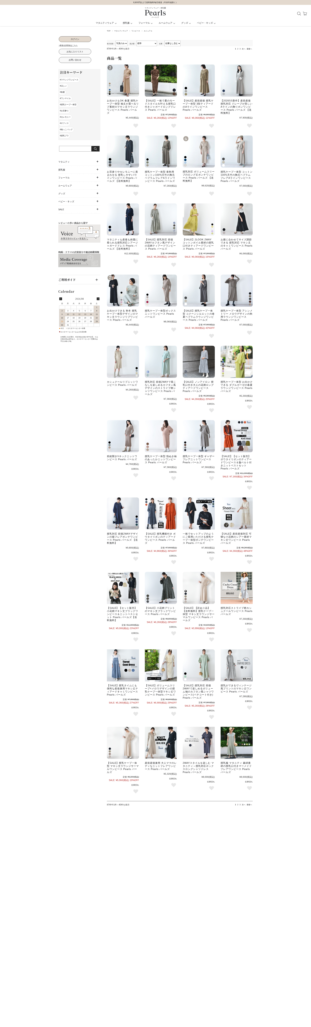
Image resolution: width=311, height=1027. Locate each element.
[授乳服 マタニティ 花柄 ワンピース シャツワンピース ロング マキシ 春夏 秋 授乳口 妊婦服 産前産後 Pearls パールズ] (161, 219)
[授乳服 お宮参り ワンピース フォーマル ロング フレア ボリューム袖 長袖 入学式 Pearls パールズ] (123, 513)
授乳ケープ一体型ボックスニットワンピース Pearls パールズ (160, 313)
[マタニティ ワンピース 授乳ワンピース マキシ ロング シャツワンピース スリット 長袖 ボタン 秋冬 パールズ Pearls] (199, 743)
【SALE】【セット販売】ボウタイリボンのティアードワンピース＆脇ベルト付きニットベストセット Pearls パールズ (236, 462)
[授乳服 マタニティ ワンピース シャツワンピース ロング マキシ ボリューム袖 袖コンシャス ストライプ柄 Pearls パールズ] (161, 362)
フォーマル (144, 23)
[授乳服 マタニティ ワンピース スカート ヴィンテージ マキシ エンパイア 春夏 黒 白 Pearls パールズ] (237, 665)
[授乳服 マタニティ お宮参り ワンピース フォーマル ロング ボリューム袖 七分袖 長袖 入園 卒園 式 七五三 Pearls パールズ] (199, 152)
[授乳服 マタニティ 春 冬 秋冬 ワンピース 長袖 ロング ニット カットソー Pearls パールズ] (161, 743)
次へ (243, 49)
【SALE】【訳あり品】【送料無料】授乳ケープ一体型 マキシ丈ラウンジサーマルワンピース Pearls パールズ (199, 614)
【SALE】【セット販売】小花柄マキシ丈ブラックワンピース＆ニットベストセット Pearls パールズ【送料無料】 (122, 614)
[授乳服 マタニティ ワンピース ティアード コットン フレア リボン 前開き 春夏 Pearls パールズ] (199, 219)
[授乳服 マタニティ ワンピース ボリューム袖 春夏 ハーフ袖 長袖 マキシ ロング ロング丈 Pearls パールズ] (161, 665)
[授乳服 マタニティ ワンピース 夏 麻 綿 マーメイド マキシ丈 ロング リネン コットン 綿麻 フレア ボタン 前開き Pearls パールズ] (237, 743)
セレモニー (66, 117)
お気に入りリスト (75, 51)
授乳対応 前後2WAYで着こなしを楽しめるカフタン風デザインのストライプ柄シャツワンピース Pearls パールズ (160, 387)
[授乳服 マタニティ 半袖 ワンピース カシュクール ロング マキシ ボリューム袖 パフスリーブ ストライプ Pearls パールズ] (237, 588)
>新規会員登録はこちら (68, 45)
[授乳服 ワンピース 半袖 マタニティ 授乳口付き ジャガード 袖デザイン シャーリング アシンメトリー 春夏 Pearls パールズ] (161, 81)
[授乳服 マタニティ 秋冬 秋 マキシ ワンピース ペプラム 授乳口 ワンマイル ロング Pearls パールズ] (161, 152)
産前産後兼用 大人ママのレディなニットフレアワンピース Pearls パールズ (161, 765)
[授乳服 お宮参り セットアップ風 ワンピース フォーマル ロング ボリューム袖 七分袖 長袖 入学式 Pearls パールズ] (199, 513)
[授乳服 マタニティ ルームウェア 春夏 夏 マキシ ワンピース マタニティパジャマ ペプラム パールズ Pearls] (237, 362)
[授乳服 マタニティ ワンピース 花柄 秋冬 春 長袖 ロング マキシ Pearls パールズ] (199, 362)
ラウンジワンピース (69, 80)
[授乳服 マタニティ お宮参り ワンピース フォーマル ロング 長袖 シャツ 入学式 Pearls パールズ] (123, 152)
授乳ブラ (65, 136)
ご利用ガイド (67, 279)
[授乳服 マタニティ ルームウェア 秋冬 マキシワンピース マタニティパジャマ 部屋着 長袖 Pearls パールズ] (123, 291)
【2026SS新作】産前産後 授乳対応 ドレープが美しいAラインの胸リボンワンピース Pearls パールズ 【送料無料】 (237, 106)
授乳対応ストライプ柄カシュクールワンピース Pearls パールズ (237, 611)
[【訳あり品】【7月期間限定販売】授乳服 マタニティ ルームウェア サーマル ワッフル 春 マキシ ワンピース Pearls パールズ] (199, 588)
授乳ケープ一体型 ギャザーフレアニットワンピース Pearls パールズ (199, 459)
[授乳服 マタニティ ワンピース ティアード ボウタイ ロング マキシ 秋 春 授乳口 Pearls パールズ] (161, 513)
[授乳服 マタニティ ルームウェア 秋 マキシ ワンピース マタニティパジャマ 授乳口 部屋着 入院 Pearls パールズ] (237, 291)
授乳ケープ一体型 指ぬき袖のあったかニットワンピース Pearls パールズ (161, 459)
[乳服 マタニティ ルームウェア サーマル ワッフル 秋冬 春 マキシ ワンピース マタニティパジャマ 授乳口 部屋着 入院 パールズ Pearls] (123, 743)
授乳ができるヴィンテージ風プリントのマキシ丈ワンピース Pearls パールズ (236, 688)
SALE (61, 209)
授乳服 (126, 23)
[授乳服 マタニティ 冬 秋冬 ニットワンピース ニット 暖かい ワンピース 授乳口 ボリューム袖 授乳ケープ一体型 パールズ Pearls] (161, 436)
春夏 (63, 92)
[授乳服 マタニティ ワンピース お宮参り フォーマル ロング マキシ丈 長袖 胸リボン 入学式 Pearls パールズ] (237, 81)
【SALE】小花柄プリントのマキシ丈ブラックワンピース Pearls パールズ (160, 611)
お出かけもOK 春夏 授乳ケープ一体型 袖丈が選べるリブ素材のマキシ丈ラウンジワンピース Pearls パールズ (123, 106)
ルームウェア (165, 23)
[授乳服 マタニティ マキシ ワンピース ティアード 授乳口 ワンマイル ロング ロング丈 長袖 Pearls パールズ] (199, 81)
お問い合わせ (75, 60)
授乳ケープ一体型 (68, 104)
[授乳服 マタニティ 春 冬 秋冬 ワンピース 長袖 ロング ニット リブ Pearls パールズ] (123, 436)
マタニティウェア (105, 23)
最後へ (249, 49)
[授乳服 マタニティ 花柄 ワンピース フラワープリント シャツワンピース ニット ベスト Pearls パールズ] (123, 588)
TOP (108, 31)
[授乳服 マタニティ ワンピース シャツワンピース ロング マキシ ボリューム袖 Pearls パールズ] (199, 665)
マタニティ (64, 161)
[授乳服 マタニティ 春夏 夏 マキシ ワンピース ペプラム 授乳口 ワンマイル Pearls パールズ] (237, 152)
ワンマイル (66, 98)
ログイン (75, 39)
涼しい (64, 86)
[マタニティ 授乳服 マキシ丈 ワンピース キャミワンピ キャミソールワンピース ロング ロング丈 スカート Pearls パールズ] (237, 219)
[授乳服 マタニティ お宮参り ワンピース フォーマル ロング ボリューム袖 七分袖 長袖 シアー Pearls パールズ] (123, 219)
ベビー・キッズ (205, 23)
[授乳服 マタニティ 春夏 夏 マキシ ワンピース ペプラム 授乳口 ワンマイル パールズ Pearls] (199, 291)
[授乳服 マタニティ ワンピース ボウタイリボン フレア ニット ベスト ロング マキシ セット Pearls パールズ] (237, 436)
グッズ (184, 23)
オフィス (65, 123)
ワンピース (136, 31)
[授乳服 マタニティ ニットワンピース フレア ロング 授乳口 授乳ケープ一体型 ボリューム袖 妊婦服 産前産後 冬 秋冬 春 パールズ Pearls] (199, 436)
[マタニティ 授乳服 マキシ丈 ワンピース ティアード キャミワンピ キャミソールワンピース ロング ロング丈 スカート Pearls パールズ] (123, 665)
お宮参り (65, 111)
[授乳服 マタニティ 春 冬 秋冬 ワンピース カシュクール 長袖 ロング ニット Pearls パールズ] (123, 362)
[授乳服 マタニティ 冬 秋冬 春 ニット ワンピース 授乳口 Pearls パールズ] (161, 291)
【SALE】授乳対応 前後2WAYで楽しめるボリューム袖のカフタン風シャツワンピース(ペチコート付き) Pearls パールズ (198, 691)
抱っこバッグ (67, 129)
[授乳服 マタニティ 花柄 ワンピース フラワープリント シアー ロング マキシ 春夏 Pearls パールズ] (237, 513)
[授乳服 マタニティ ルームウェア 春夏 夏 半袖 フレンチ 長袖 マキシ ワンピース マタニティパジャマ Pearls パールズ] (123, 81)
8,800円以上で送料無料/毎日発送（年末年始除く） (155, 2)
